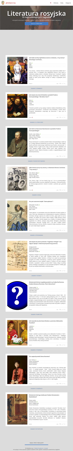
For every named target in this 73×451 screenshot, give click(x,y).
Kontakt (46, 448)
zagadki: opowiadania (36, 235)
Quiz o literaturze (36, 23)
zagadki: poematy (36, 275)
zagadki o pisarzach (36, 350)
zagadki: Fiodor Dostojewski (36, 161)
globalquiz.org (10, 3)
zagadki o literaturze (36, 122)
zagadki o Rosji (36, 195)
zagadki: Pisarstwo (36, 314)
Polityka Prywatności (38, 448)
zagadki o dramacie (36, 88)
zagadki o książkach (36, 388)
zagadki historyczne (36, 429)
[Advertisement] (36, 42)
